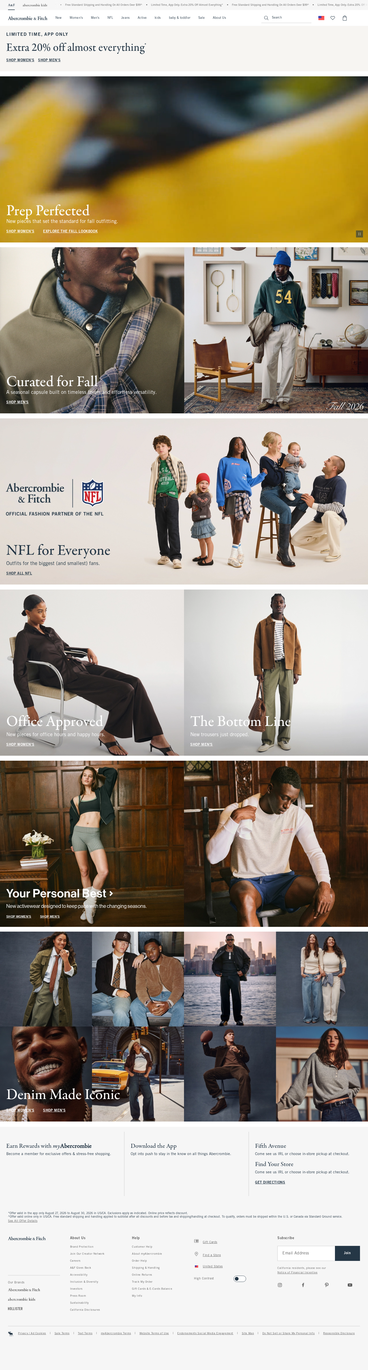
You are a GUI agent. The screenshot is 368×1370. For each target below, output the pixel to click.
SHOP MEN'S (49, 60)
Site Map (248, 1333)
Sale (201, 18)
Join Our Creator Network (87, 1254)
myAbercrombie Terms (116, 1333)
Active (142, 18)
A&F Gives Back (80, 1268)
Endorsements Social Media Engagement (205, 1333)
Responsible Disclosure (339, 1333)
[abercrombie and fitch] (27, 18)
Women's (76, 18)
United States (213, 1266)
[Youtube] (349, 1284)
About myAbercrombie (147, 1254)
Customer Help (142, 1247)
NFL (110, 18)
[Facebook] (303, 1284)
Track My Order (142, 1282)
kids (158, 18)
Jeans (125, 18)
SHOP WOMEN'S (20, 60)
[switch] (195, 1277)
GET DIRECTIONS (270, 1182)
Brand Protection (82, 1247)
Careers (75, 1261)
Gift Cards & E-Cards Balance (152, 1289)
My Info (137, 1296)
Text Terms (85, 1333)
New (58, 18)
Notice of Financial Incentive (297, 1272)
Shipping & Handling (146, 1268)
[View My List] (333, 18)
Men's (95, 18)
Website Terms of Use (154, 1333)
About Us (219, 18)
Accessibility (79, 1275)
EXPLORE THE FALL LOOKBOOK (70, 231)
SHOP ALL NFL (19, 573)
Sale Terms (62, 1333)
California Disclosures (85, 1310)
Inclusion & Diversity (84, 1282)
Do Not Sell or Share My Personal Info (288, 1333)
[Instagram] (279, 1284)
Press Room (78, 1296)
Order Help (139, 1261)
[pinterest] (326, 1284)
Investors (76, 1289)
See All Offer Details (23, 1221)
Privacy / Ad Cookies (32, 1333)
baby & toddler (179, 18)
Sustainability (79, 1303)
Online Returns (142, 1275)
